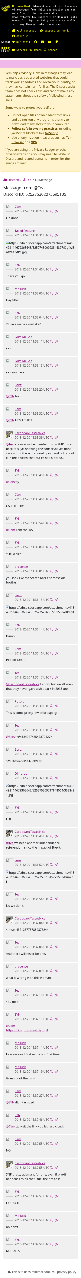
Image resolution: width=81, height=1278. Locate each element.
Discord (13, 180)
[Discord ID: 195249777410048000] (9, 674)
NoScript (51, 133)
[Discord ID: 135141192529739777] (9, 775)
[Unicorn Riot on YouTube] (49, 41)
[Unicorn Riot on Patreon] (56, 41)
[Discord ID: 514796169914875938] (9, 434)
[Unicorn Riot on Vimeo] (42, 41)
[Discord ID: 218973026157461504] (9, 703)
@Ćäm (10, 530)
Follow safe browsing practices (34, 129)
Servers (21, 49)
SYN (17, 265)
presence (21, 567)
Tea (28, 180)
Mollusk (20, 289)
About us (21, 36)
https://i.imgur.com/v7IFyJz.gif (27, 1030)
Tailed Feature (25, 231)
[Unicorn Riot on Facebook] (35, 41)
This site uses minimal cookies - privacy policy (43, 1272)
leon (18, 860)
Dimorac (21, 773)
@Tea (10, 444)
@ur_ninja (22, 41)
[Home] (5, 49)
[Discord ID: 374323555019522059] (9, 208)
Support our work (56, 30)
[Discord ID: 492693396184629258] (9, 568)
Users (37, 49)
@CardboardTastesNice (22, 684)
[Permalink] (56, 211)
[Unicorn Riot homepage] (5, 8)
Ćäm (18, 207)
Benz (18, 385)
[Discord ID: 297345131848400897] (9, 232)
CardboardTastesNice (30, 433)
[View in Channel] (51, 211)
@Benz (11, 482)
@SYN (10, 396)
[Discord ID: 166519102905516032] (9, 861)
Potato (19, 701)
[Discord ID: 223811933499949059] (9, 290)
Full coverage (25, 30)
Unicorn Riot (21, 6)
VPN (34, 142)
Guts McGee (23, 337)
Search (52, 49)
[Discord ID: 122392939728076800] (9, 338)
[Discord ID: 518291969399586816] (9, 266)
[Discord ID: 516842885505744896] (9, 386)
